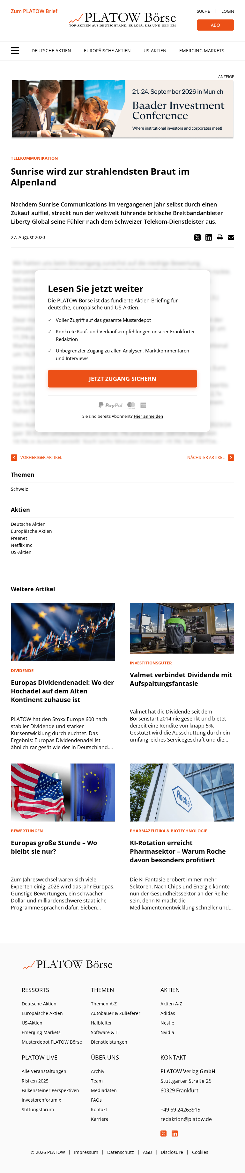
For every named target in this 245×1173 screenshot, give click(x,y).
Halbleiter (101, 1023)
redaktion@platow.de (186, 1119)
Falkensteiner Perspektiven (50, 1090)
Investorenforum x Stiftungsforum (41, 1104)
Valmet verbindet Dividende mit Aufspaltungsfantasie (181, 679)
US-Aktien (155, 50)
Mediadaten (104, 1090)
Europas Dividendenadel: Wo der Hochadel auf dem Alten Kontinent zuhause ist (62, 691)
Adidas (167, 1013)
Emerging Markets (201, 50)
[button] (197, 237)
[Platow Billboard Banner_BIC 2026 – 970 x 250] (122, 109)
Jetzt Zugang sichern (122, 378)
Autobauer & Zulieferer (115, 1013)
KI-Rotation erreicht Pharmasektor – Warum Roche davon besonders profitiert (178, 851)
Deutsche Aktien (51, 50)
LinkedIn (175, 1133)
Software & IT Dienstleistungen (109, 1037)
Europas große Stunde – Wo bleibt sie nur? (54, 847)
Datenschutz (120, 1152)
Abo (215, 25)
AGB (147, 1152)
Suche (203, 11)
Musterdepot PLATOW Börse (52, 1042)
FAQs (96, 1100)
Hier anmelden (148, 416)
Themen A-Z (104, 1004)
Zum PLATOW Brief (34, 11)
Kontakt (99, 1109)
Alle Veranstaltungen (44, 1071)
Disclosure (172, 1152)
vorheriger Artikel (41, 457)
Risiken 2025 (35, 1081)
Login (227, 11)
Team (97, 1081)
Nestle (167, 1023)
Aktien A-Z (171, 1004)
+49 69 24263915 (180, 1109)
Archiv (97, 1071)
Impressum (86, 1152)
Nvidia (167, 1032)
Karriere (99, 1119)
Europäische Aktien (107, 50)
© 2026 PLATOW (48, 1152)
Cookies (200, 1152)
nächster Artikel (206, 457)
